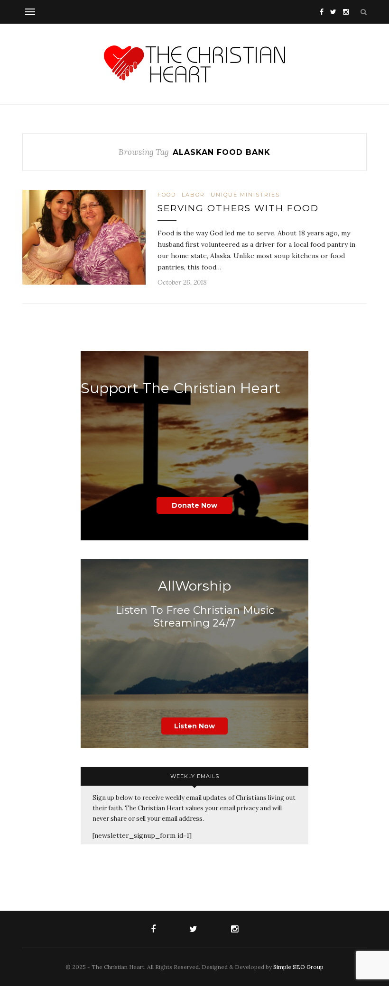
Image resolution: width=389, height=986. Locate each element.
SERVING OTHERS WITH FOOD (238, 208)
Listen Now (194, 726)
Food (166, 194)
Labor (193, 194)
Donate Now (194, 505)
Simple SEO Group (298, 966)
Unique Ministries (245, 194)
